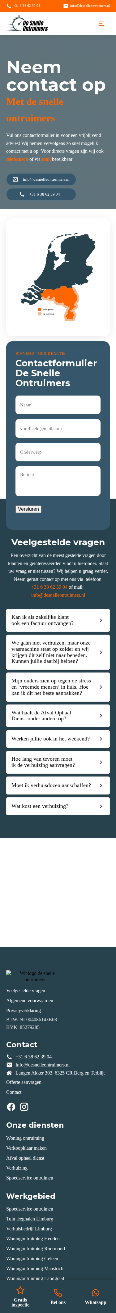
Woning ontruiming (25, 1138)
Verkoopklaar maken (26, 1148)
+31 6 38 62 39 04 (49, 587)
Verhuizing (17, 1167)
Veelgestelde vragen (25, 990)
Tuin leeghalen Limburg (29, 1218)
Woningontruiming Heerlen (33, 1238)
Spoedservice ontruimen (29, 1177)
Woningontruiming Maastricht (35, 1268)
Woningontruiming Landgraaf (35, 1278)
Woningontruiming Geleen (32, 1258)
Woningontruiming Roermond (35, 1248)
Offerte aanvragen (23, 1082)
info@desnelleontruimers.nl (58, 595)
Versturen (28, 509)
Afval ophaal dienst (25, 1158)
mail (46, 159)
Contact (13, 1092)
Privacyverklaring (23, 1010)
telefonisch (17, 159)
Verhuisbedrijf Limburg (29, 1228)
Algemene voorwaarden (29, 1000)
